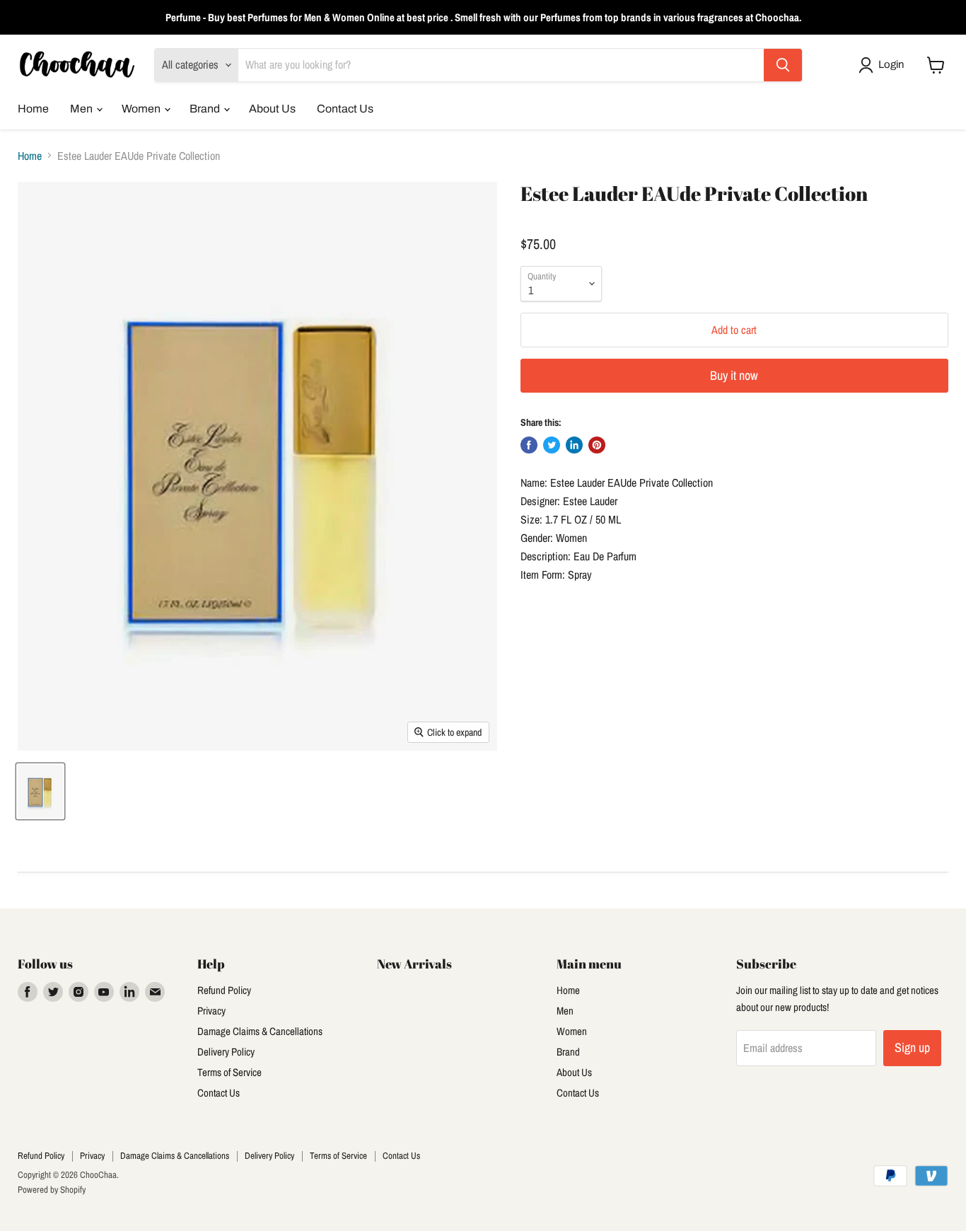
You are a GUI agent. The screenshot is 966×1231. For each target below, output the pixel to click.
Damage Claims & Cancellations (259, 1031)
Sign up (912, 1047)
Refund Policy (224, 990)
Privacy (211, 1010)
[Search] (783, 65)
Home (33, 109)
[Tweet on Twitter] (551, 445)
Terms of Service (229, 1072)
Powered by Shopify (52, 1190)
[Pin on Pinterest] (596, 445)
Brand (206, 109)
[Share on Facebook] (528, 445)
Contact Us (345, 109)
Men (82, 109)
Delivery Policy (226, 1051)
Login (891, 64)
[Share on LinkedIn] (574, 445)
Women (142, 109)
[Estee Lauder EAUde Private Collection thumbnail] (40, 791)
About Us (272, 109)
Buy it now (734, 375)
